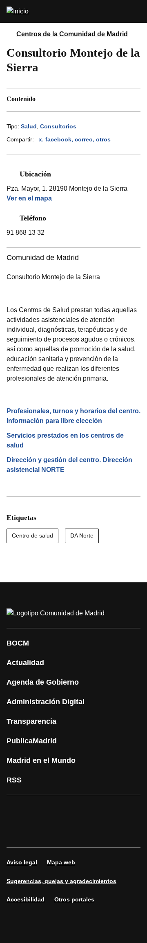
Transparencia (31, 721)
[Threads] (116, 832)
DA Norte (82, 535)
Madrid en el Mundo (41, 760)
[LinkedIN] (116, 809)
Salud (29, 126)
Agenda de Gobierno (43, 682)
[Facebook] (18, 809)
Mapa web (61, 862)
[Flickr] (67, 832)
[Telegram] (91, 832)
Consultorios (58, 126)
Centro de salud (32, 535)
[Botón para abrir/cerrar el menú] (135, 11)
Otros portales (74, 899)
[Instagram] (42, 809)
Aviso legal (22, 862)
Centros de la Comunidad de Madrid (72, 34)
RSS (14, 780)
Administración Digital (46, 702)
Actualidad (25, 663)
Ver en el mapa (29, 198)
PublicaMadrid (32, 741)
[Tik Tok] (42, 832)
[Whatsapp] (18, 832)
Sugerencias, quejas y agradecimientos (61, 881)
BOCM (18, 643)
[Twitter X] (67, 809)
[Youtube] (91, 809)
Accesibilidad (26, 899)
